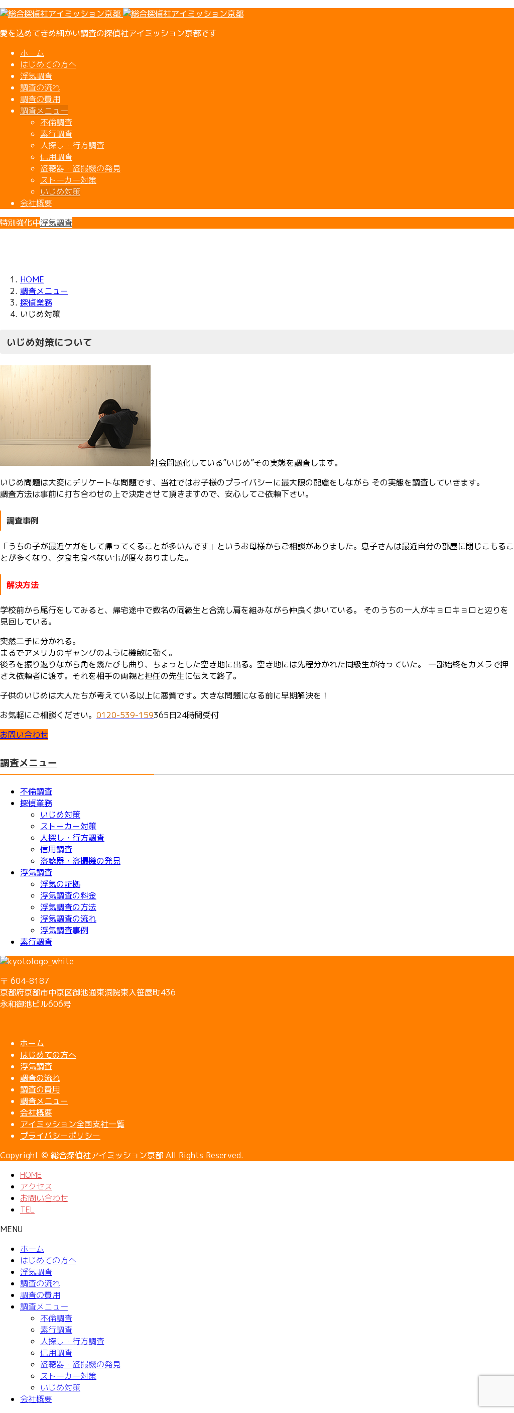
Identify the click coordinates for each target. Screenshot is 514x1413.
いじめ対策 (60, 191)
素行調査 (56, 133)
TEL (27, 1209)
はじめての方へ (48, 64)
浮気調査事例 (64, 930)
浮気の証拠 (60, 883)
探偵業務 (36, 803)
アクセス (36, 1186)
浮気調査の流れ (68, 918)
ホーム (32, 52)
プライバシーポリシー (60, 1135)
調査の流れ (40, 87)
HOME (31, 1174)
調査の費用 (40, 99)
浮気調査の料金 (68, 895)
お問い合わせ (44, 1197)
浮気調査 (36, 75)
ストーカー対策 (68, 179)
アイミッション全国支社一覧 (72, 1124)
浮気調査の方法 (68, 907)
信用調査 (56, 156)
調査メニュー (44, 110)
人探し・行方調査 (72, 145)
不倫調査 (56, 122)
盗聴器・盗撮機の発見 (80, 168)
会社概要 (36, 203)
